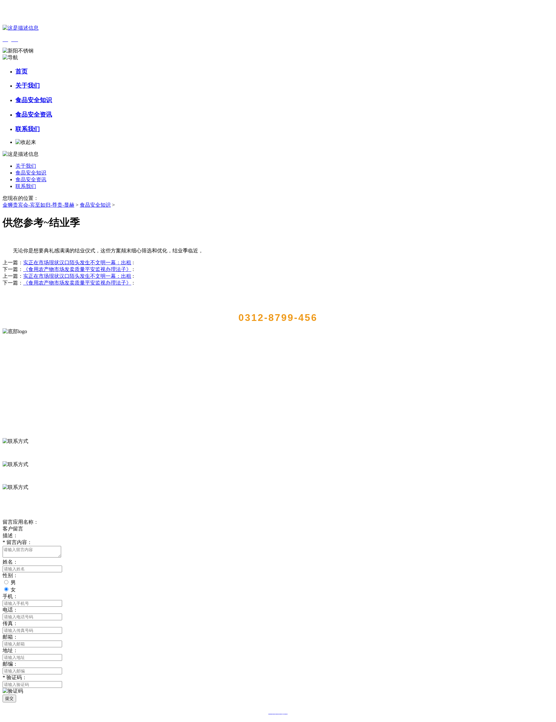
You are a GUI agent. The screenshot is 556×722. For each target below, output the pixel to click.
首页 (21, 71)
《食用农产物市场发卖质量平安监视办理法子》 (77, 269)
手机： (10, 596)
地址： (10, 650)
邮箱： (10, 637)
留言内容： (17, 542)
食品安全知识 (33, 100)
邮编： (10, 664)
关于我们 (27, 85)
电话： (10, 610)
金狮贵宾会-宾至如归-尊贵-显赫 (38, 205)
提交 (9, 698)
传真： (10, 623)
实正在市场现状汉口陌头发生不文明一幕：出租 (77, 262)
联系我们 (27, 129)
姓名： (10, 562)
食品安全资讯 (33, 114)
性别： (10, 575)
